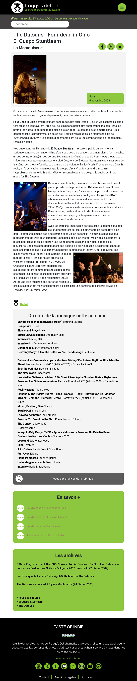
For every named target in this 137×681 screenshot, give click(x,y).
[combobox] (40, 24)
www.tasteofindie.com (68, 658)
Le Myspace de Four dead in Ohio (46, 508)
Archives (87, 677)
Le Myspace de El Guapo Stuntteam (47, 517)
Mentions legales (65, 677)
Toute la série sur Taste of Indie (45, 535)
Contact (44, 677)
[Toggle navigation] (122, 7)
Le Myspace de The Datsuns (43, 526)
